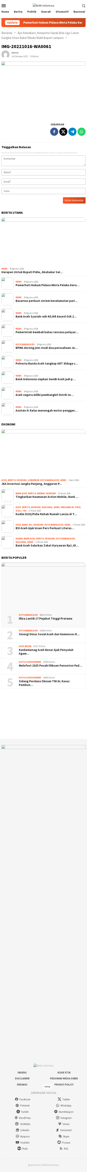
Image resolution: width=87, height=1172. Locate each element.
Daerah (41, 493)
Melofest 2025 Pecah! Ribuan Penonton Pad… (50, 665)
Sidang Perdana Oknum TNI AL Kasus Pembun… (44, 683)
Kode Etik (64, 1072)
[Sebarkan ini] (54, 132)
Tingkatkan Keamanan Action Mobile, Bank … (47, 497)
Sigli (18, 510)
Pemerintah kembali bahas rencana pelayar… (47, 332)
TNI (24, 510)
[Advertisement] (43, 714)
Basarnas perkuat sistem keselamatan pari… (46, 301)
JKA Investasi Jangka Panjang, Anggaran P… (31, 484)
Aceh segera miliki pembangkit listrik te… (45, 395)
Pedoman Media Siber (64, 1078)
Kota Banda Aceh (25, 344)
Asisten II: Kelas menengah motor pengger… (46, 410)
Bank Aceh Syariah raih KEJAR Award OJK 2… (46, 316)
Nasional (47, 507)
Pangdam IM (67, 507)
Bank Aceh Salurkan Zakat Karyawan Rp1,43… (47, 545)
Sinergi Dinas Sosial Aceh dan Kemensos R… (49, 634)
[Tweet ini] (63, 132)
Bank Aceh (21, 493)
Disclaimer (22, 1078)
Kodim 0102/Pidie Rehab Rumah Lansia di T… (46, 514)
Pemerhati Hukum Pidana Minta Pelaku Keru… (48, 285)
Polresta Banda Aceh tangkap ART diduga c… (47, 363)
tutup (47, 1086)
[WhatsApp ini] (81, 132)
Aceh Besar (25, 646)
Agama (19, 538)
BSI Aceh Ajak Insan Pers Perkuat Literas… (45, 528)
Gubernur (33, 480)
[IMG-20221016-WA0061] (43, 89)
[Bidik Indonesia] (43, 5)
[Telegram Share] (72, 132)
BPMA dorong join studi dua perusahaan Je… (47, 348)
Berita (12, 480)
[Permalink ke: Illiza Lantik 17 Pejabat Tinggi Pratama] (43, 587)
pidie (78, 507)
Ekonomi (22, 480)
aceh (4, 480)
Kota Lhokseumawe (30, 661)
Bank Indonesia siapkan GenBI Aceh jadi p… (45, 379)
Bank (25, 524)
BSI (30, 524)
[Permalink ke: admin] (5, 54)
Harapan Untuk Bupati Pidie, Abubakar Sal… (32, 272)
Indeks (22, 1072)
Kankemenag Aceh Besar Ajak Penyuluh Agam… (46, 651)
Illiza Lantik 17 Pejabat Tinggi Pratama (45, 618)
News (4, 268)
